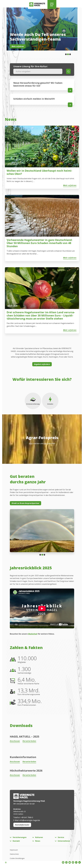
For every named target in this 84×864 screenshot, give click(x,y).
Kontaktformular (22, 825)
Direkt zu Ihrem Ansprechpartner (25, 503)
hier (45, 443)
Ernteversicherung (32, 404)
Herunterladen (29, 741)
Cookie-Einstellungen (17, 858)
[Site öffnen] (70, 90)
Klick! (31, 443)
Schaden (50, 404)
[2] (70, 54)
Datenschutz (14, 854)
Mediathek (32, 634)
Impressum (14, 850)
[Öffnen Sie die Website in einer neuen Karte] (70, 104)
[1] (68, 54)
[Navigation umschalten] (51, 4)
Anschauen (15, 741)
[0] (66, 54)
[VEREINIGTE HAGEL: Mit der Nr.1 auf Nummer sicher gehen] (38, 4)
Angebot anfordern (42, 364)
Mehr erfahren (18, 46)
